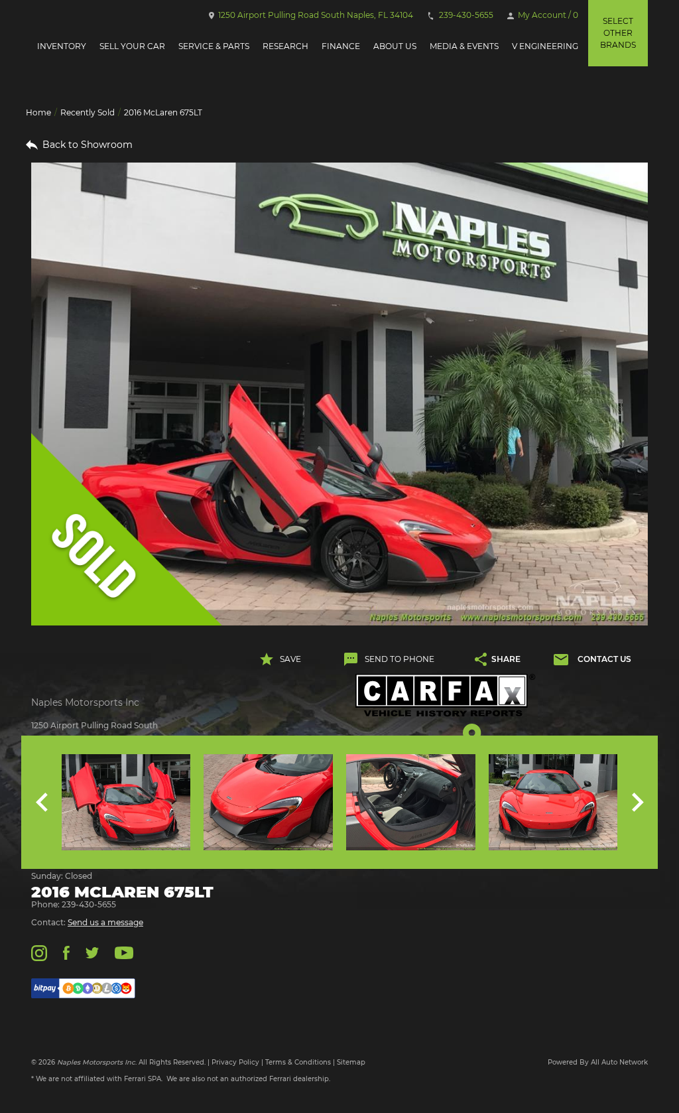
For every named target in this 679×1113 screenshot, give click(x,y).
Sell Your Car (132, 46)
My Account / (547, 15)
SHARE (506, 659)
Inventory (61, 46)
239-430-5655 (465, 15)
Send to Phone (399, 659)
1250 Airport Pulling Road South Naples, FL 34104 (314, 15)
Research (285, 46)
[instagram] (39, 952)
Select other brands (618, 33)
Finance (341, 46)
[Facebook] (66, 952)
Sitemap (351, 1062)
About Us (394, 46)
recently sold (87, 112)
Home (38, 112)
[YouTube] (124, 952)
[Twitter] (92, 952)
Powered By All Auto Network (598, 1062)
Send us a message (105, 922)
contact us (604, 659)
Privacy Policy (235, 1062)
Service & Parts (213, 46)
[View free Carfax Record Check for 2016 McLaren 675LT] (445, 695)
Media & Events (464, 46)
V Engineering (545, 46)
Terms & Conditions (298, 1062)
